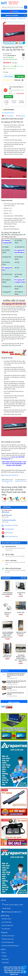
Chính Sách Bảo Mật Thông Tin (10, 945)
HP (10, 53)
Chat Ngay (8, 96)
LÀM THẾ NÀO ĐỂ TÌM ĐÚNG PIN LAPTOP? (15, 693)
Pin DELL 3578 (20, 612)
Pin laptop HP (21, 18)
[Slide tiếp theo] (25, 578)
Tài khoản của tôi (6, 919)
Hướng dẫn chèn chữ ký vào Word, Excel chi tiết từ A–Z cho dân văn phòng (16, 675)
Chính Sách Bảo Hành (8, 942)
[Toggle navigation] (25, 15)
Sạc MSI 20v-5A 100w (21, 593)
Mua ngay (20, 76)
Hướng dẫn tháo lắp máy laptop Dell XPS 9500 (16, 687)
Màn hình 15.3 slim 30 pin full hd (21, 633)
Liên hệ (4, 952)
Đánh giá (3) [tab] (21, 116)
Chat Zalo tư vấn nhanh (11, 525)
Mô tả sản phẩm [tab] (9, 109)
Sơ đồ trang (5, 959)
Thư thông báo (6, 929)
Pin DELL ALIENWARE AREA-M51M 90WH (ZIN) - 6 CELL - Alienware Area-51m (7, 634)
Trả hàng (4, 956)
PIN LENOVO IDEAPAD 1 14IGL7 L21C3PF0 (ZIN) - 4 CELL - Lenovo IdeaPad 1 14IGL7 (21, 658)
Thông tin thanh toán (8, 939)
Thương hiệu (5, 962)
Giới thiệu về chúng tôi (8, 936)
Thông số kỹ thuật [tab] (8, 113)
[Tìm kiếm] (25, 7)
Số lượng (5, 72)
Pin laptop (13, 18)
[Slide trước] (22, 578)
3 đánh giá (17, 80)
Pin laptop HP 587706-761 (11, 475)
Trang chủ (5, 18)
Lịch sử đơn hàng (6, 922)
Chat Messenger (9, 529)
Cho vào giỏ (9, 76)
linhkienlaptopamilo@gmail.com (12, 912)
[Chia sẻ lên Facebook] (22, 80)
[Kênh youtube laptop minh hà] (10, 707)
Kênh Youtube (9, 533)
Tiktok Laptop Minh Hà (11, 536)
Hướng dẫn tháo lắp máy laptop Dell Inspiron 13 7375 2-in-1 (16, 681)
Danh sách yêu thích (7, 925)
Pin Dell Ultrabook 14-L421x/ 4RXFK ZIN (7, 593)
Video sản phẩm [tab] (8, 116)
